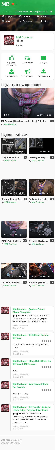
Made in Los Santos (10, 442)
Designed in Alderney (11, 439)
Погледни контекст (22, 325)
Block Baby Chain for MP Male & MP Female (32, 362)
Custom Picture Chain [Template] (29, 310)
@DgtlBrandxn (20, 413)
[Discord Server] (21, 40)
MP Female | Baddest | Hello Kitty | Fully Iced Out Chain (32, 408)
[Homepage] (18, 40)
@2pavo (17, 315)
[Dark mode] (46, 11)
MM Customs (24, 37)
